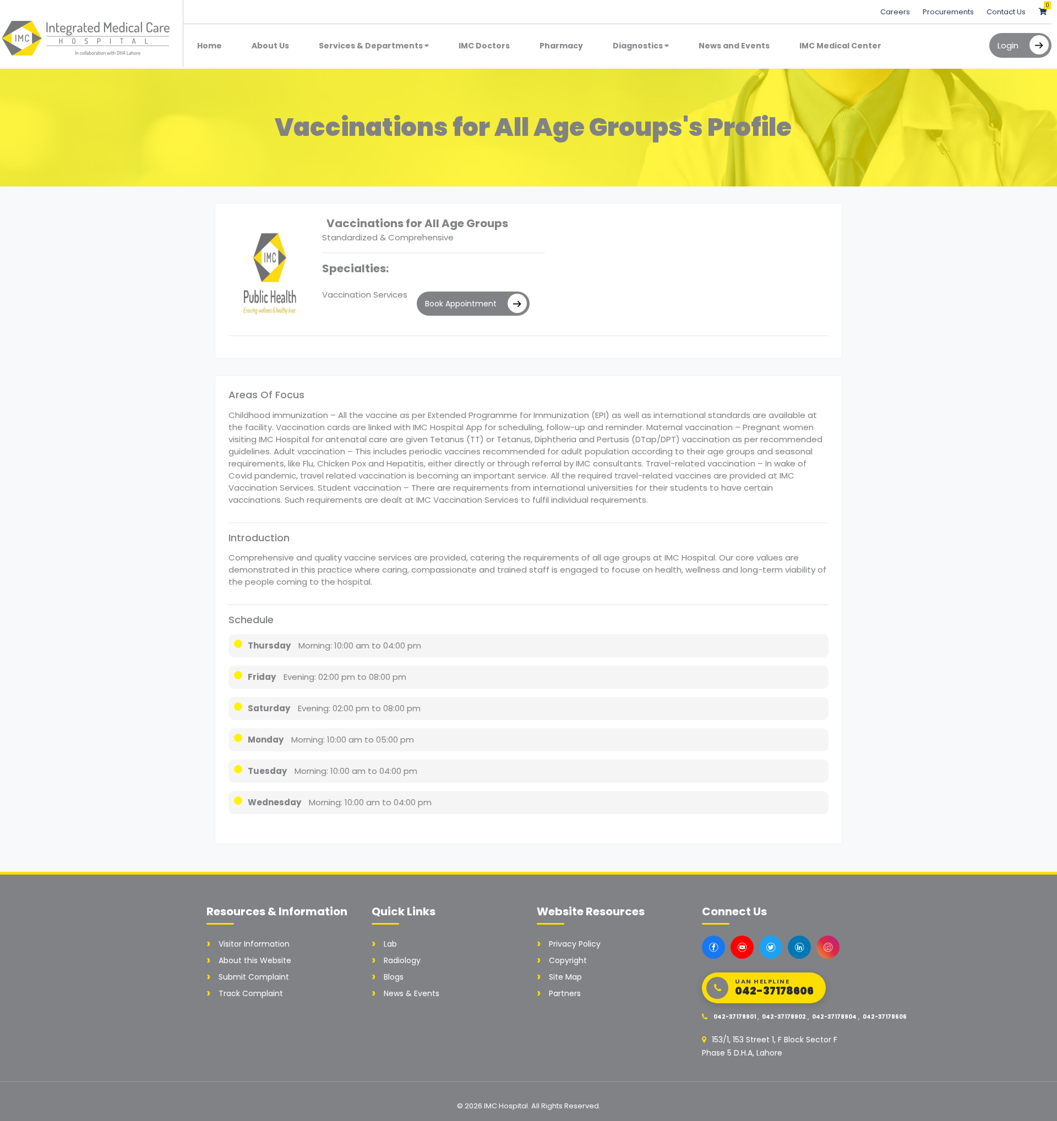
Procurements (949, 12)
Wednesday (274, 802)
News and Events (734, 45)
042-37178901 (734, 1017)
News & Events (411, 993)
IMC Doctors (484, 45)
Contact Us (1006, 12)
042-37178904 (834, 1017)
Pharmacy (561, 45)
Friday (262, 677)
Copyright (568, 960)
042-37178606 (885, 1017)
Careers (896, 12)
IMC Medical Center (840, 45)
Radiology (402, 960)
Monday (266, 739)
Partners (565, 993)
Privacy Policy (575, 943)
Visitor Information (254, 943)
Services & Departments (371, 45)
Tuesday (267, 771)
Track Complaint (251, 993)
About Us (270, 45)
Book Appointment (461, 303)
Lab (390, 943)
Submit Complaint (254, 976)
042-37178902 (784, 1017)
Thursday (269, 645)
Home (209, 45)
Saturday (269, 708)
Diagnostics (638, 45)
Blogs (394, 976)
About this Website (255, 960)
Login (1008, 45)
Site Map (565, 976)
